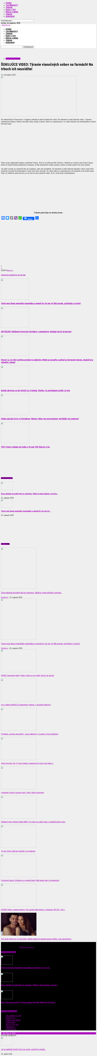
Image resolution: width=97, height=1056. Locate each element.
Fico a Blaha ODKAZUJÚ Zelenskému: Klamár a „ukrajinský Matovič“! (26, 705)
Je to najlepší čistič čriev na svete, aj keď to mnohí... (23, 1049)
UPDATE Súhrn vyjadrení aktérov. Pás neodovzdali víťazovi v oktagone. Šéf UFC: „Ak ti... (33, 910)
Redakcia (4, 597)
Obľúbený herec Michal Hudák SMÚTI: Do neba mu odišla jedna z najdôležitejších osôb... (33, 822)
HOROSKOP (10, 16)
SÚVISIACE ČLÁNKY (7, 275)
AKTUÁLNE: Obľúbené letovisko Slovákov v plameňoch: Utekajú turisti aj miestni (36, 331)
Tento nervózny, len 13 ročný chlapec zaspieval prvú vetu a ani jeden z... (27, 763)
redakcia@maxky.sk (26, 947)
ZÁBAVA (9, 14)
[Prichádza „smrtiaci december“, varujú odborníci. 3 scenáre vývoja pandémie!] (18, 730)
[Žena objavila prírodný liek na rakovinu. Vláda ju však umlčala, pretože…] (7, 490)
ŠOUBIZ (9, 3)
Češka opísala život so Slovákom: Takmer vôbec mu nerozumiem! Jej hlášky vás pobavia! (40, 418)
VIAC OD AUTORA (20, 275)
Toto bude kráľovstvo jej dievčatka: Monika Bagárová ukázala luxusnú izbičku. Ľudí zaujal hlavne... (36, 939)
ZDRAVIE (9, 7)
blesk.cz (10, 270)
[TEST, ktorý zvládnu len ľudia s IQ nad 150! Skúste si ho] (15, 442)
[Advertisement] (28, 51)
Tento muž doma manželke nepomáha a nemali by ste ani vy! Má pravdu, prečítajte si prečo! (41, 303)
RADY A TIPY (11, 10)
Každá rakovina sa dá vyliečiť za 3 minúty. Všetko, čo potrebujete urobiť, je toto (35, 390)
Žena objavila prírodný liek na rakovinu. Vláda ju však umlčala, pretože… (29, 494)
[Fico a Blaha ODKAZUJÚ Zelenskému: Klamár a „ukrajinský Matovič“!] (18, 701)
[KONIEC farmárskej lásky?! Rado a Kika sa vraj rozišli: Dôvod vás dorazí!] (18, 672)
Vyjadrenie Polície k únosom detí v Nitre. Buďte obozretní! (22, 792)
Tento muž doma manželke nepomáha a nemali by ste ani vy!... (26, 511)
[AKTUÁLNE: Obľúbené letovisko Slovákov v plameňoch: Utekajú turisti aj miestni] (15, 327)
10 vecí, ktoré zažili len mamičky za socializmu (18, 851)
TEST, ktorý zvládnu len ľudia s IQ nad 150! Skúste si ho (25, 447)
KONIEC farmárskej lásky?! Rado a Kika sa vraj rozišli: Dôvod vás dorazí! (27, 675)
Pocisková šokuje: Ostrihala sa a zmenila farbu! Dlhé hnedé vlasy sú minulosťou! (30, 880)
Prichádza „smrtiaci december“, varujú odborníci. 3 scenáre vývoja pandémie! (29, 734)
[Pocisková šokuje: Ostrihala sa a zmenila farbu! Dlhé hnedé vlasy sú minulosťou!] (18, 876)
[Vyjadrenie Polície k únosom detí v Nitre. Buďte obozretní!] (18, 789)
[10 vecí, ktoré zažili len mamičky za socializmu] (18, 847)
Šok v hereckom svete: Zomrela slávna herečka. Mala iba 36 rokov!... (28, 1002)
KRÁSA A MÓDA (12, 12)
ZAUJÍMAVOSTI (12, 5)
